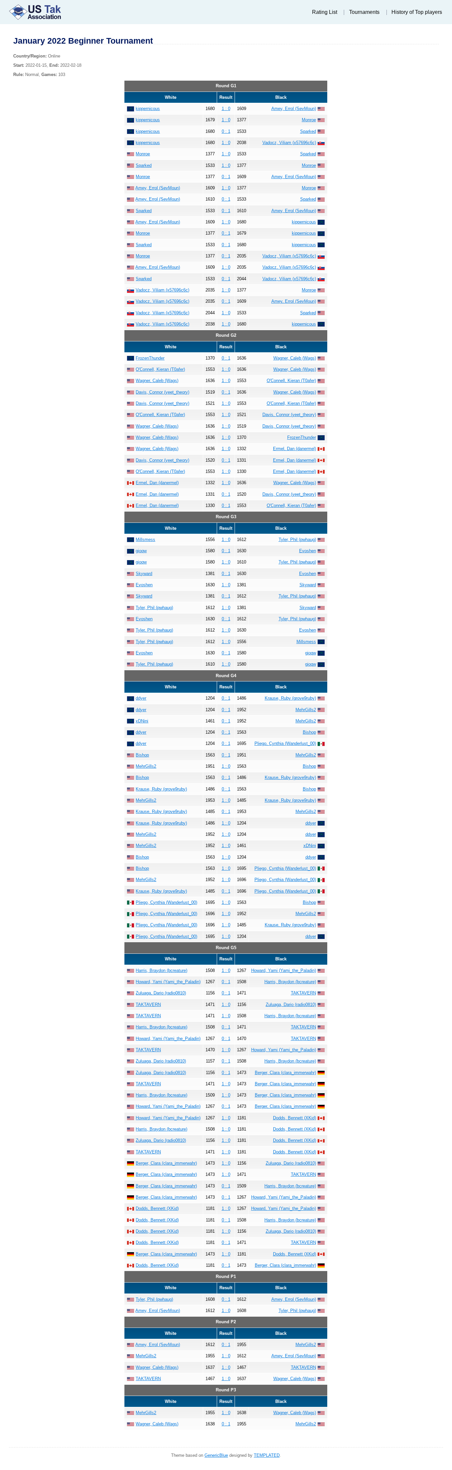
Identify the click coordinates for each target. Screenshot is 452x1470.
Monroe (309, 119)
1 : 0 (226, 108)
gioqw (141, 550)
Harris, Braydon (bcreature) (161, 970)
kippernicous (148, 108)
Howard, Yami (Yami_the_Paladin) (283, 970)
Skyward (144, 573)
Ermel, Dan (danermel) (294, 448)
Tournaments (364, 12)
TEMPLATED (267, 1455)
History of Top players (416, 12)
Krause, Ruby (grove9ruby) (290, 698)
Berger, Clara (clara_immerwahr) (285, 1072)
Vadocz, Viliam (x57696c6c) (289, 142)
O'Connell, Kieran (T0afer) (160, 369)
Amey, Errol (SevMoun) (293, 108)
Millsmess (145, 539)
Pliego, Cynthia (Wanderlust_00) (285, 743)
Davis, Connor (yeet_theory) (162, 392)
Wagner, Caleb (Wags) (294, 358)
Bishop (309, 732)
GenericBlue (216, 1455)
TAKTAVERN (303, 992)
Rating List (324, 12)
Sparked (308, 131)
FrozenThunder (150, 358)
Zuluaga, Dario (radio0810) (161, 992)
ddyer (141, 698)
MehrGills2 (305, 709)
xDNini (142, 720)
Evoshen (307, 550)
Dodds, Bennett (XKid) (294, 1117)
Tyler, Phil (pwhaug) (297, 539)
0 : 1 (226, 131)
